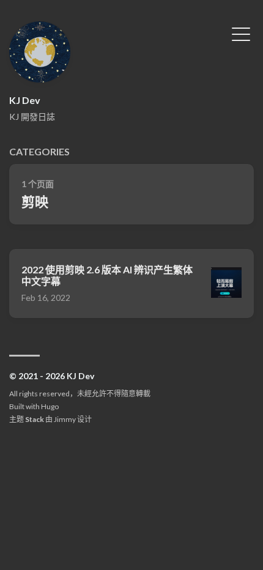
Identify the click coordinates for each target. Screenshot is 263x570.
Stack (34, 419)
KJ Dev (24, 100)
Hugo (50, 406)
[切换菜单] (241, 33)
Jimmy (65, 419)
